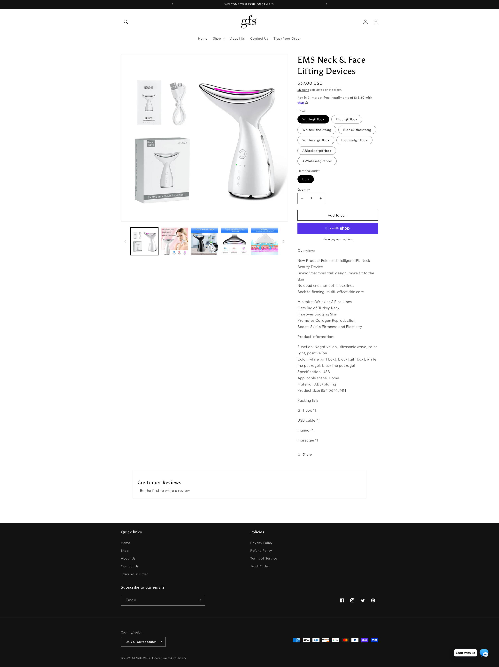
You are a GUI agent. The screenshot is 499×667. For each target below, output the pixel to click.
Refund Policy (261, 550)
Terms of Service (263, 558)
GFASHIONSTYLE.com (146, 657)
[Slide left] (125, 241)
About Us (128, 558)
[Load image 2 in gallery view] (174, 241)
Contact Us (129, 566)
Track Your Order (134, 574)
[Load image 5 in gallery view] (264, 241)
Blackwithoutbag (357, 130)
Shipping (303, 89)
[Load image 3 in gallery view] (204, 241)
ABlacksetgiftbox (316, 150)
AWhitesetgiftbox (317, 161)
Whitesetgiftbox (315, 140)
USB (305, 179)
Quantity (303, 189)
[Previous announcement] (172, 4)
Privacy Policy (261, 543)
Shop (125, 550)
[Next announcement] (326, 4)
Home (125, 543)
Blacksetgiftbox (354, 140)
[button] (126, 22)
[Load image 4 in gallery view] (234, 241)
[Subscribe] (200, 600)
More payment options (338, 239)
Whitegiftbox (313, 119)
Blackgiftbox (346, 119)
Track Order (259, 566)
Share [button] (307, 454)
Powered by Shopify (174, 657)
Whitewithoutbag (316, 130)
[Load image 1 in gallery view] (144, 241)
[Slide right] (284, 241)
